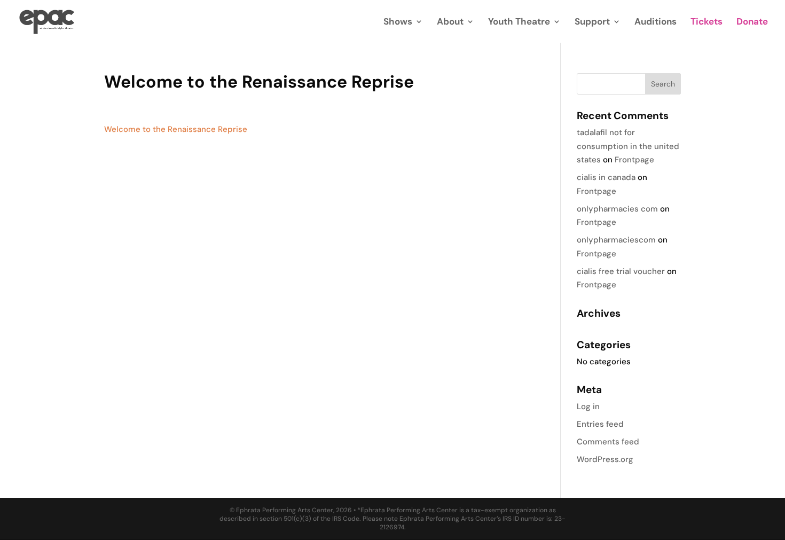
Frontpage (634, 159)
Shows (397, 22)
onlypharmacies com (617, 209)
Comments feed (608, 441)
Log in (588, 406)
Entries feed (600, 424)
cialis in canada (606, 177)
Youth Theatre (519, 22)
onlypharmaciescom (616, 239)
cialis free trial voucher (621, 271)
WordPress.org (605, 459)
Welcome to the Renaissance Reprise (175, 129)
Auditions (655, 22)
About (450, 22)
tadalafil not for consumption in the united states (628, 146)
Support (592, 22)
